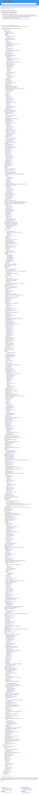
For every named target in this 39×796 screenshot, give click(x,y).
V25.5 (17, 441)
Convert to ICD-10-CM (4, 25)
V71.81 (9, 477)
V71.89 (13, 466)
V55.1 (10, 152)
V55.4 (10, 151)
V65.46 (13, 241)
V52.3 (12, 54)
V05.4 (13, 730)
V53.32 (17, 44)
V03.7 (13, 721)
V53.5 (10, 56)
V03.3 (9, 708)
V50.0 (11, 276)
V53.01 (19, 50)
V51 (16, 222)
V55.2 (12, 85)
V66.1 (10, 213)
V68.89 (15, 110)
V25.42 (10, 446)
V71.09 (11, 472)
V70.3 (15, 287)
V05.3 (11, 695)
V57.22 (10, 556)
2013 (10, 788)
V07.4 (20, 437)
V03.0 (10, 676)
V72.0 (8, 302)
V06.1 (19, 681)
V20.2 (16, 310)
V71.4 (10, 478)
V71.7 (12, 481)
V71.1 (12, 471)
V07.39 (10, 523)
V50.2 (24, 201)
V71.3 (10, 465)
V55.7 (11, 148)
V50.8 (12, 284)
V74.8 (8, 618)
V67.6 (10, 430)
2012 (3, 789)
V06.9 (13, 689)
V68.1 (14, 451)
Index (5, 788)
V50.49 (15, 280)
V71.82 (10, 483)
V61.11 (13, 235)
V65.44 (8, 238)
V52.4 (10, 41)
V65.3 (9, 228)
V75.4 (13, 621)
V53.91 (11, 374)
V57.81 (9, 552)
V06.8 (14, 690)
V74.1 (9, 620)
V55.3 (11, 51)
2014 (6, 788)
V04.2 (11, 701)
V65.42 (14, 246)
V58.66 (9, 653)
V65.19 (14, 231)
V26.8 (12, 520)
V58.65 (10, 655)
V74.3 (9, 623)
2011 (6, 789)
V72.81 (15, 293)
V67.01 (22, 505)
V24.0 (14, 516)
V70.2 (13, 337)
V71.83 (14, 484)
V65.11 (20, 232)
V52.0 (14, 36)
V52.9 (10, 68)
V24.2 (13, 322)
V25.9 (10, 208)
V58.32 (9, 596)
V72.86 (9, 164)
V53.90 (14, 55)
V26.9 (13, 519)
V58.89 (10, 119)
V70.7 (27, 202)
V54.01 (10, 567)
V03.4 (9, 725)
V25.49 (15, 452)
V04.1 (9, 716)
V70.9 (16, 286)
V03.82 (10, 709)
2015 (3, 788)
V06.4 (17, 715)
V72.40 (17, 323)
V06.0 (19, 677)
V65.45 (9, 237)
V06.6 (21, 699)
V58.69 (16, 647)
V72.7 (9, 289)
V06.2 (18, 684)
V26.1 (12, 146)
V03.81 (17, 694)
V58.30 (9, 176)
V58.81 (10, 49)
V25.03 (11, 206)
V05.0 (17, 693)
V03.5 (11, 680)
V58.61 (12, 649)
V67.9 (18, 417)
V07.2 (11, 524)
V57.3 (9, 555)
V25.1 (16, 87)
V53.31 (11, 45)
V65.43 (11, 240)
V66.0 (9, 214)
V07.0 (8, 448)
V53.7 (12, 90)
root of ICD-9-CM (14, 779)
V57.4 (9, 551)
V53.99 (11, 378)
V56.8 (10, 116)
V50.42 (9, 282)
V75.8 (13, 622)
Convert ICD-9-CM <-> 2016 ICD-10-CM (27, 789)
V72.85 (12, 344)
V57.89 (11, 549)
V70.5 (10, 301)
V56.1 (12, 80)
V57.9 (9, 548)
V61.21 (10, 234)
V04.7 (11, 678)
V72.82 (10, 334)
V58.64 (20, 650)
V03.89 (14, 688)
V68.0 (14, 450)
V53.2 (10, 84)
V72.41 (12, 324)
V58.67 (9, 654)
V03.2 (12, 724)
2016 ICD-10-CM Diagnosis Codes (26, 788)
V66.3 (11, 212)
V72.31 (11, 309)
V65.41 (9, 229)
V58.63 (11, 651)
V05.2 (11, 700)
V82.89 (8, 619)
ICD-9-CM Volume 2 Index (4, 28)
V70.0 (10, 199)
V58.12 (11, 145)
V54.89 (13, 122)
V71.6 (12, 468)
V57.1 (11, 348)
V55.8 (12, 156)
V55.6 (10, 155)
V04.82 (16, 713)
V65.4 (17, 436)
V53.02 (13, 39)
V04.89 (10, 692)
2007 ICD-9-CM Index (21, 779)
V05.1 (16, 669)
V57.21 (10, 550)
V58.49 (12, 129)
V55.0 (11, 159)
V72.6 (9, 316)
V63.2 (19, 739)
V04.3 (10, 714)
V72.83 (12, 333)
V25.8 (13, 209)
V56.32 (12, 33)
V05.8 (13, 691)
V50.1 (14, 168)
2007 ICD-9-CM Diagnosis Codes (8, 6)
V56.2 (10, 81)
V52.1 (14, 38)
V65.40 (15, 223)
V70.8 (14, 308)
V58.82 (11, 48)
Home (1, 6)
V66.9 (13, 210)
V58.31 (14, 194)
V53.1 (11, 52)
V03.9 (11, 687)
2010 (9, 789)
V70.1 (14, 338)
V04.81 (9, 697)
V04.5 (8, 712)
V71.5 (8, 474)
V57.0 (12, 534)
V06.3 (15, 683)
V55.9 (15, 147)
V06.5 (20, 685)
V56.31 (10, 32)
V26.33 (9, 236)
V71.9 (12, 476)
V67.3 (10, 422)
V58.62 (10, 648)
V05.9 (13, 686)
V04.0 (10, 710)
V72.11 (17, 312)
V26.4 (14, 242)
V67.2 (13, 418)
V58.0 (12, 545)
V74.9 (13, 617)
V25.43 (17, 598)
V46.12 (11, 611)
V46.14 (13, 610)
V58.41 (14, 142)
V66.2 (11, 211)
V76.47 (9, 506)
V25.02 (14, 82)
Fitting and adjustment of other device (7, 8)
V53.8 (10, 109)
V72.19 (7, 300)
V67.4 (10, 431)
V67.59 (10, 421)
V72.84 (10, 326)
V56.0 (14, 115)
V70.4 (13, 319)
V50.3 (9, 266)
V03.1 (10, 726)
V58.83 (14, 265)
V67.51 (14, 420)
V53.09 (12, 73)
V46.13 (10, 612)
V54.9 (17, 118)
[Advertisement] (12, 22)
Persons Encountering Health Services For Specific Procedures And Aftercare (24, 7)
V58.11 (11, 113)
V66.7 (10, 285)
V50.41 (13, 169)
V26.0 (15, 518)
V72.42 (12, 325)
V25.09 (10, 205)
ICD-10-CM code (24, 16)
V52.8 (14, 72)
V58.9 (14, 111)
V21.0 (20, 467)
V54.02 (10, 83)
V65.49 (15, 224)
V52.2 (8, 37)
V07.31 (10, 529)
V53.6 (12, 53)
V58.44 (11, 120)
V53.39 (11, 43)
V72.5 (11, 339)
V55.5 (10, 150)
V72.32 (29, 504)
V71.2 (14, 743)
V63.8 (19, 447)
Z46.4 (10, 26)
